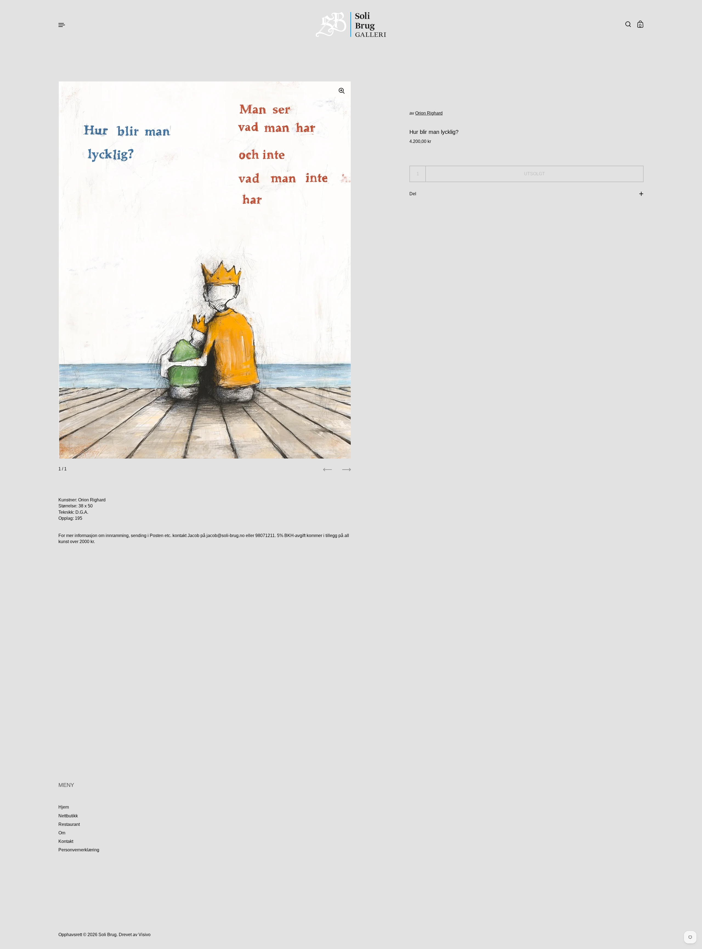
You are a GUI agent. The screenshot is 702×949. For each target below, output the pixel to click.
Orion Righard (429, 113)
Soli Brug (107, 934)
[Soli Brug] (351, 24)
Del (412, 193)
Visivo (144, 934)
